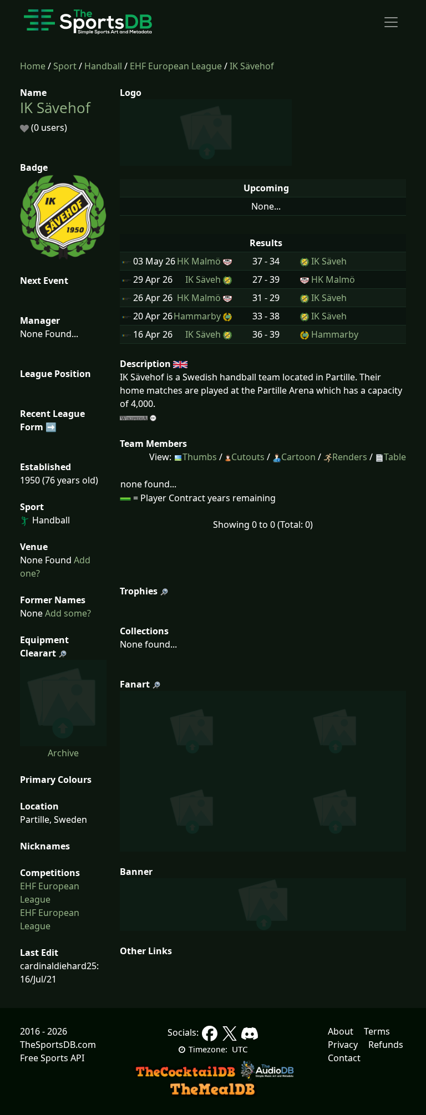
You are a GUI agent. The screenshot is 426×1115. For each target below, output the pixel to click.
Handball (103, 66)
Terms (377, 1031)
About (340, 1031)
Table (395, 457)
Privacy (343, 1044)
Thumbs (199, 457)
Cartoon (298, 457)
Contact (344, 1058)
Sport (65, 66)
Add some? (67, 613)
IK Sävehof (252, 66)
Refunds (385, 1044)
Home (32, 66)
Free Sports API (52, 1058)
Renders (349, 457)
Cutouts (248, 457)
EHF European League (176, 66)
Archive (63, 753)
